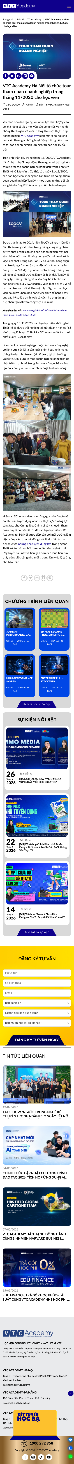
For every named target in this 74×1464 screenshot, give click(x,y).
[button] (69, 6)
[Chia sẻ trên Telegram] (32, 76)
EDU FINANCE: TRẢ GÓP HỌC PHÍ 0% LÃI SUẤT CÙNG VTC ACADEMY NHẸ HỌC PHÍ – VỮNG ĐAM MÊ (36, 1298)
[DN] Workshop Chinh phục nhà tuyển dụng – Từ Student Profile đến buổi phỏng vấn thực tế (43, 847)
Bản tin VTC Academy (29, 19)
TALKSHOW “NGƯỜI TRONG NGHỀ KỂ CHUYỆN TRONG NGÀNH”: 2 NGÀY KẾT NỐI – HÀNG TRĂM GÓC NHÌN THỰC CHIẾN (36, 1115)
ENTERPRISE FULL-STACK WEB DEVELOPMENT (52, 680)
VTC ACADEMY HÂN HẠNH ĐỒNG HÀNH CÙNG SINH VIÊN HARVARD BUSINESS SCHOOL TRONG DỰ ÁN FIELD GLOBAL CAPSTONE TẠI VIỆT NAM (34, 1237)
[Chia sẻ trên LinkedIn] (25, 76)
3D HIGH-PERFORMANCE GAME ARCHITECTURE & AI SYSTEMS (19, 634)
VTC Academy (30, 135)
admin (29, 105)
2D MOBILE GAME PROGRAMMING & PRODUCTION (52, 634)
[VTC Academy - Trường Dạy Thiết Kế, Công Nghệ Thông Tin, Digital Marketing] (19, 6)
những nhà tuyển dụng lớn (34, 544)
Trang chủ (8, 19)
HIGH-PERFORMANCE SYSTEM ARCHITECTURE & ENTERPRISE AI (19, 680)
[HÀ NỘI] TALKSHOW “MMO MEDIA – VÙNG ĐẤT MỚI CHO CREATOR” (41, 780)
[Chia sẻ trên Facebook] (6, 76)
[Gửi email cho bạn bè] (19, 76)
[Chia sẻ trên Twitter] (12, 76)
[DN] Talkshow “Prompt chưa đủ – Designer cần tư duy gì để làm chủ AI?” (42, 916)
